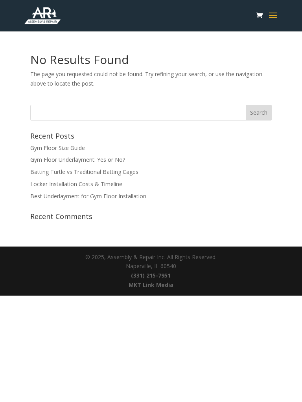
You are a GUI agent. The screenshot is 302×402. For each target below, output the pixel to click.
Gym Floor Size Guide (57, 148)
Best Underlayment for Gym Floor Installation (88, 196)
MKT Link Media (151, 285)
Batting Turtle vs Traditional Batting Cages (84, 171)
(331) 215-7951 (151, 275)
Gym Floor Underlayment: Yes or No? (77, 159)
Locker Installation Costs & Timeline (76, 184)
